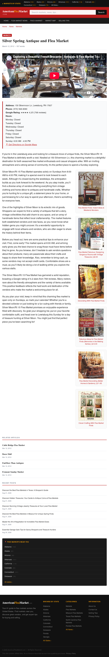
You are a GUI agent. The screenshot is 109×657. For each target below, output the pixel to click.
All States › (55, 5)
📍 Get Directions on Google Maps (21, 144)
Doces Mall (7, 454)
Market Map (50, 20)
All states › (8, 582)
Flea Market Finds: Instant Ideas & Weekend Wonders (91, 208)
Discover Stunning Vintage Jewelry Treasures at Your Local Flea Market (29, 506)
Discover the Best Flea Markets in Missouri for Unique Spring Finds (28, 514)
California (77, 2)
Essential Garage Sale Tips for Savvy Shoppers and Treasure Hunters (29, 529)
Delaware (43, 5)
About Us (92, 606)
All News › (70, 629)
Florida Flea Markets (74, 626)
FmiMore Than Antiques (13, 462)
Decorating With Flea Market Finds (91, 300)
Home (6, 20)
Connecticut (30, 5)
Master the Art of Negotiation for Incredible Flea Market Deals (25, 521)
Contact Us (93, 609)
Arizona (51, 2)
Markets (19, 26)
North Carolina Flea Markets (73, 621)
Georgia (46, 637)
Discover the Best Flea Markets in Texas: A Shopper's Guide (25, 490)
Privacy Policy (94, 616)
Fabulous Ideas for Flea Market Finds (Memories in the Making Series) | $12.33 (91, 341)
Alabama (29, 2)
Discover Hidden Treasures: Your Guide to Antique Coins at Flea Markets (30, 498)
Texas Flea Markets (73, 616)
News (11, 26)
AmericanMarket (14, 12)
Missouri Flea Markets (74, 613)
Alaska (40, 2)
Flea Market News (19, 20)
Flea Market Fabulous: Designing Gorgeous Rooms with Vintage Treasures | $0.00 (91, 254)
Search (101, 12)
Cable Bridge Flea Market (13, 445)
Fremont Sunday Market (13, 471)
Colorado (89, 2)
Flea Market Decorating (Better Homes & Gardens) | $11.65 (91, 382)
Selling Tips (64, 20)
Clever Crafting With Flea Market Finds (91, 424)
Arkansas (63, 2)
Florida (46, 633)
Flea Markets (71, 609)
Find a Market (36, 20)
